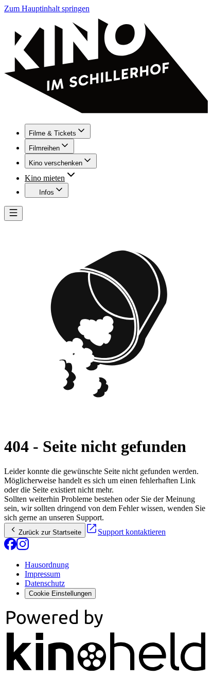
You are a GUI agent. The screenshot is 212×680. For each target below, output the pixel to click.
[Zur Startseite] (106, 64)
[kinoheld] (106, 671)
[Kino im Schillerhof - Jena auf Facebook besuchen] (10, 547)
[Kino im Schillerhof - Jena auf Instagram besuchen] (22, 547)
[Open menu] (13, 213)
